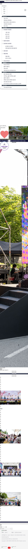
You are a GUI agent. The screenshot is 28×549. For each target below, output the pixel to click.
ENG (3, 2)
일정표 (17, 0)
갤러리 (9, 140)
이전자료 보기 (2, 0)
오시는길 (20, 0)
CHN (5, 2)
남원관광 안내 (7, 0)
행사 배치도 (13, 0)
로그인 (1, 125)
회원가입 (4, 125)
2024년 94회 (14, 373)
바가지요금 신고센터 (22, 140)
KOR (1, 2)
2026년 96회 (14, 371)
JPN (6, 2)
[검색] (12, 529)
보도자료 (16, 140)
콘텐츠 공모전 (12, 140)
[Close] (25, 10)
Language (4, 5)
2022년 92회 (14, 376)
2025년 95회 (14, 372)
